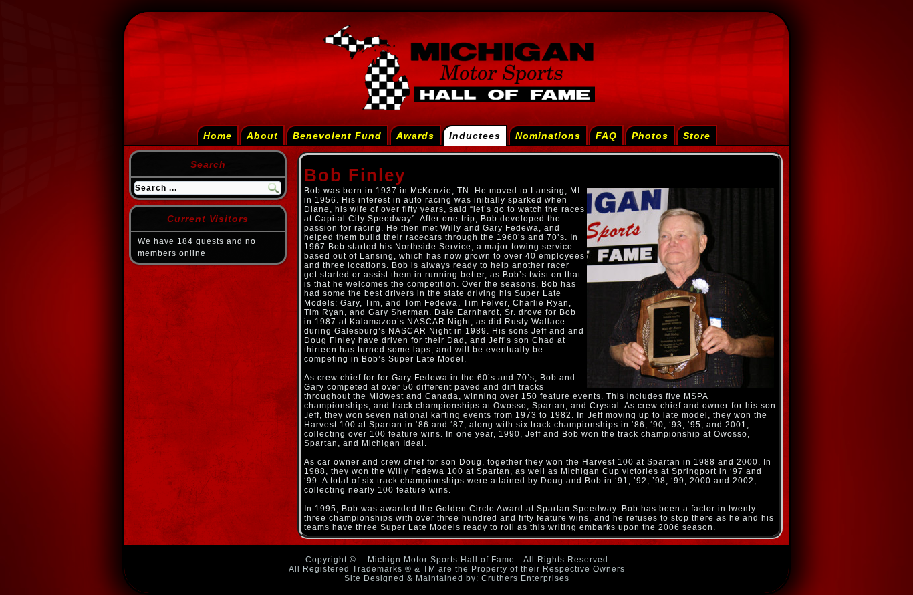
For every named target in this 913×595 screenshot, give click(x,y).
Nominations (548, 135)
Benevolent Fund (337, 135)
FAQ (606, 135)
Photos (650, 135)
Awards (415, 135)
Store (696, 135)
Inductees (475, 135)
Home (217, 135)
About (262, 135)
